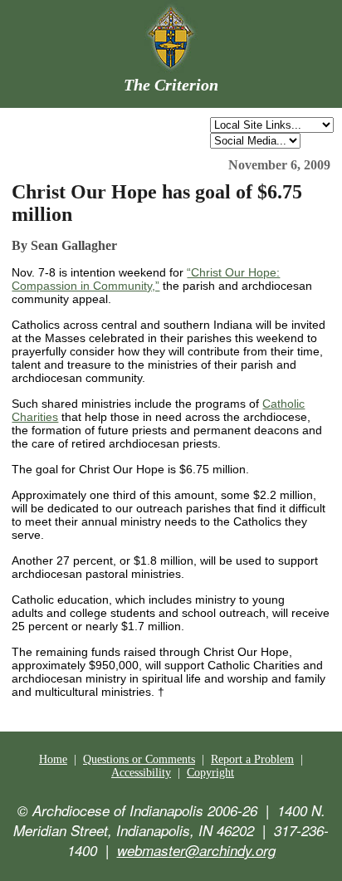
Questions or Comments (139, 759)
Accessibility (141, 772)
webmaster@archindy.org (196, 850)
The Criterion (171, 85)
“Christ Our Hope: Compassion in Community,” (146, 279)
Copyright (210, 772)
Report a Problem (252, 759)
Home (53, 759)
